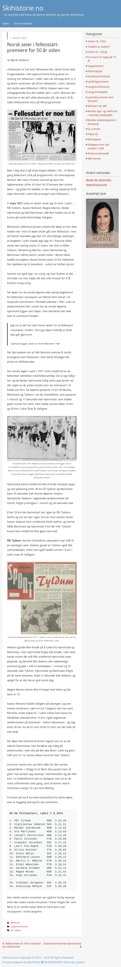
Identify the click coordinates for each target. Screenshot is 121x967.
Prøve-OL (93, 134)
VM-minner (94, 158)
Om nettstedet (23, 23)
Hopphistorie (95, 66)
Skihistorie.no (22, 8)
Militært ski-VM (97, 106)
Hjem (5, 23)
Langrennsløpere (98, 92)
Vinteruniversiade (98, 153)
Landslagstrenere (98, 81)
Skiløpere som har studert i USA (98, 146)
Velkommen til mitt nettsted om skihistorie (21, 945)
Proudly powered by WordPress (21, 962)
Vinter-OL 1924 (97, 41)
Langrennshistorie (19, 926)
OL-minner (94, 129)
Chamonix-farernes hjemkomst (62, 943)
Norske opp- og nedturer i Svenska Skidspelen (102, 113)
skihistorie (15, 922)
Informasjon (95, 71)
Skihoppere (94, 139)
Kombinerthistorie (99, 76)
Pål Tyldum (15, 930)
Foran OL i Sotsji (97, 52)
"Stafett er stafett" (99, 46)
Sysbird (80, 962)
